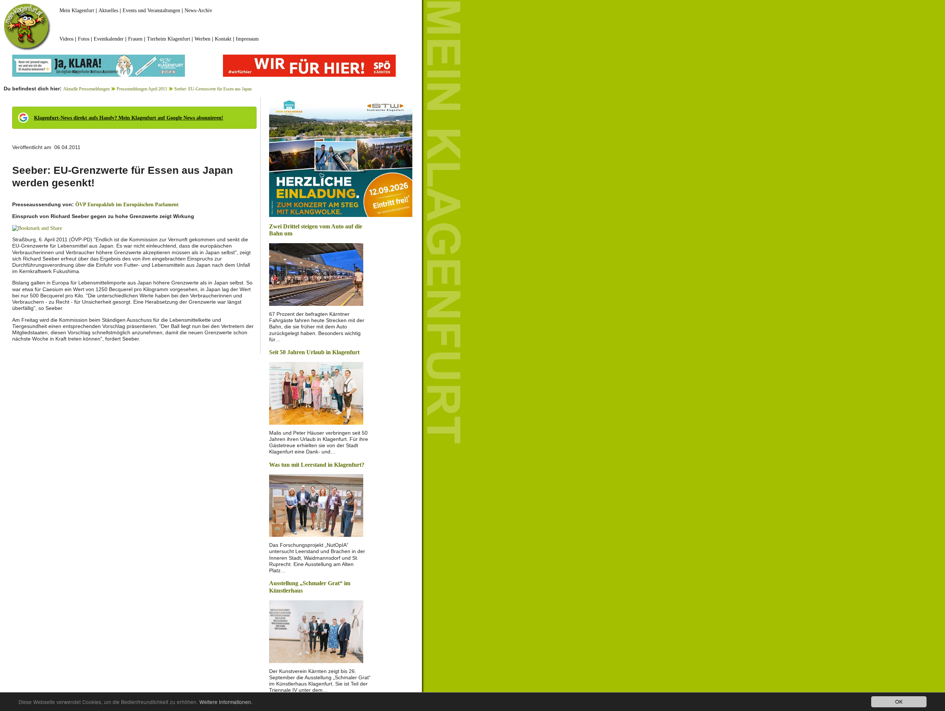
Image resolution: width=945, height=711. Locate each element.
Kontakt (223, 39)
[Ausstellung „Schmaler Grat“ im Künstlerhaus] (316, 631)
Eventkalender (109, 39)
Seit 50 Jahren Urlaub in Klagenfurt (314, 352)
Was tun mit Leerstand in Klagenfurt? (316, 465)
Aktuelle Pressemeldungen (86, 89)
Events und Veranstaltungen (151, 10)
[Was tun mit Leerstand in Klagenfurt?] (316, 505)
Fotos (83, 39)
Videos (66, 39)
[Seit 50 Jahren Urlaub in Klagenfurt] (316, 392)
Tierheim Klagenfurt (168, 39)
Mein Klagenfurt (76, 10)
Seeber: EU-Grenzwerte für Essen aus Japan (213, 89)
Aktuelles (108, 10)
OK (899, 701)
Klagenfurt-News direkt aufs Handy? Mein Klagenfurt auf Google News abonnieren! (128, 118)
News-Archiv (198, 10)
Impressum (247, 39)
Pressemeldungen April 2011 (142, 89)
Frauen (135, 39)
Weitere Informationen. (225, 701)
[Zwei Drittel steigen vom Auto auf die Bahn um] (316, 274)
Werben (202, 39)
